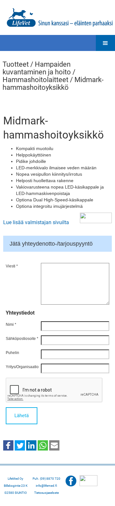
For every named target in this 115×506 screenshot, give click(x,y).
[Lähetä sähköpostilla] (54, 445)
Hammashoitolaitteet (35, 80)
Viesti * (12, 266)
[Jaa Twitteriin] (20, 445)
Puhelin (12, 352)
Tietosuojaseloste (46, 492)
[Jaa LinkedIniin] (31, 445)
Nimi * (11, 324)
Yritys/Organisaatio (22, 367)
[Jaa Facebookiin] (8, 445)
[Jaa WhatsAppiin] (43, 445)
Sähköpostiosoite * (22, 338)
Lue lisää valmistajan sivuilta (36, 222)
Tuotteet (16, 64)
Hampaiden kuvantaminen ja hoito (37, 68)
